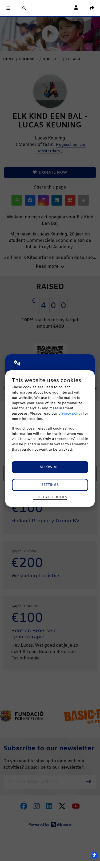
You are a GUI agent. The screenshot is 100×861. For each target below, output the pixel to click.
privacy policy (70, 413)
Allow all (50, 467)
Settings (50, 485)
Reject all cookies (50, 497)
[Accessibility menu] (94, 855)
